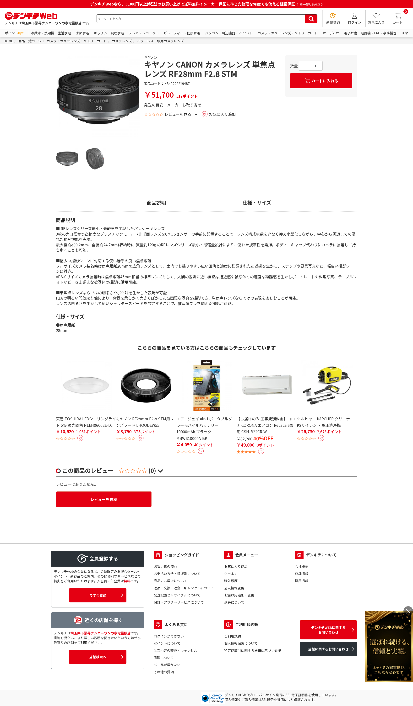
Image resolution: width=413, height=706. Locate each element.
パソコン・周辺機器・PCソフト (229, 33)
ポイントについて (167, 643)
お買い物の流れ (165, 566)
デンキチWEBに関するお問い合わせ (328, 630)
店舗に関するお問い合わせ (328, 649)
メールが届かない (167, 664)
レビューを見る (177, 114)
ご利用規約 (232, 636)
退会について (234, 602)
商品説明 (156, 202)
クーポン (231, 573)
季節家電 (82, 33)
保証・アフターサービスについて (179, 602)
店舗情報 (301, 573)
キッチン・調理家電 (109, 33)
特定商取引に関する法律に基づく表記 (252, 650)
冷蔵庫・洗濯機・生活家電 (51, 33)
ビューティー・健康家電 (182, 33)
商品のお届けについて (170, 580)
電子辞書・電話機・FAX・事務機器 (370, 33)
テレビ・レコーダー (144, 33)
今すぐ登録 (97, 595)
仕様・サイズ (257, 202)
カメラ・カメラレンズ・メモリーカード (288, 33)
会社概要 (301, 566)
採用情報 (301, 580)
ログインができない (169, 636)
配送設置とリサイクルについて (177, 595)
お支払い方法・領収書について (177, 573)
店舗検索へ (97, 656)
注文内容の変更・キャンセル (175, 650)
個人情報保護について (241, 643)
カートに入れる (324, 81)
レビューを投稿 (103, 499)
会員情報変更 (234, 587)
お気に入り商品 (236, 566)
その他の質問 (164, 671)
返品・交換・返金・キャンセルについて (184, 587)
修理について (164, 657)
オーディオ (331, 33)
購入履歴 (231, 580)
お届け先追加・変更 (239, 595)
